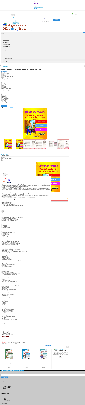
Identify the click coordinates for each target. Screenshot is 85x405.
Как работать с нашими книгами (8, 58)
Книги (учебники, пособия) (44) (6, 90)
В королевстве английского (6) (6, 98)
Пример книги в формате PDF (6, 387)
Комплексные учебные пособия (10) (6, 88)
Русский (76, 14)
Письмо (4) (3, 83)
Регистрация (36, 7)
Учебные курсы (5, 61)
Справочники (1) (4, 101)
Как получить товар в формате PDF (7, 386)
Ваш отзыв (3, 341)
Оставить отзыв (48, 345)
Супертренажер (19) (4, 96)
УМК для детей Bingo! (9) (5, 99)
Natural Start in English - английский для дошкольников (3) (9, 102)
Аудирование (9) (4, 84)
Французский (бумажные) (16, 22)
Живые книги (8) (4, 95)
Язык (1, 159)
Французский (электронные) (16, 23)
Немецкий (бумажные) (15, 20)
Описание (4, 173)
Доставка (4, 382)
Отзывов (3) (4, 175)
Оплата (3, 381)
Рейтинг (3, 343)
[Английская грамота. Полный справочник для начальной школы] (34, 123)
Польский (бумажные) (15, 24)
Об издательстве (5, 384)
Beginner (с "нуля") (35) (5, 78)
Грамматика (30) (4, 86)
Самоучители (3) (4, 100)
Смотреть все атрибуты (4, 154)
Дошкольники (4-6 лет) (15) (5, 73)
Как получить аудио (5, 385)
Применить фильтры (4, 71)
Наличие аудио (3, 157)
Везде (13, 17)
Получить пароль (40, 7)
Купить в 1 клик (61, 349)
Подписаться (5, 377)
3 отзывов (11, 107)
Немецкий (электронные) (16, 21)
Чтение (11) (3, 85)
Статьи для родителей (7, 54)
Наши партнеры (4, 388)
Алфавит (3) (3, 82)
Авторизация (82, 13)
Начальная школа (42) (5, 74)
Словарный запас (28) (4, 87)
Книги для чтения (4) (4, 97)
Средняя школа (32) (4, 75)
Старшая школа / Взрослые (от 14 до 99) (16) (7, 76)
